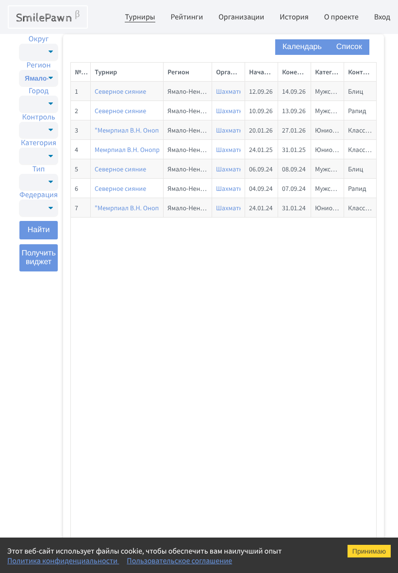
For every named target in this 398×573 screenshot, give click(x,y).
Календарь (302, 47)
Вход (382, 17)
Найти (39, 230)
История (294, 17)
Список (349, 47)
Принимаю (369, 551)
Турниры (140, 17)
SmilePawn (48, 17)
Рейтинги (187, 17)
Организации (241, 17)
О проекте (341, 17)
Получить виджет (38, 257)
